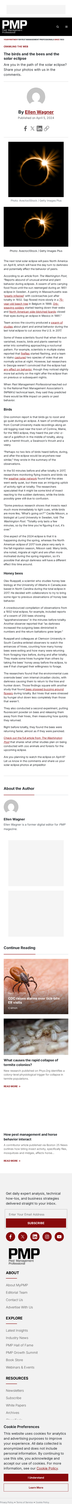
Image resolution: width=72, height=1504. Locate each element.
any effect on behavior (18, 369)
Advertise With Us (19, 1307)
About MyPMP (17, 1285)
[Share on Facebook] (25, 128)
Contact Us (14, 1300)
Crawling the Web (16, 46)
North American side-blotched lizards (32, 311)
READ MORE (11, 1086)
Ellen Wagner (39, 112)
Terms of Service (24, 1502)
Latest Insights (17, 1330)
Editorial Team (17, 1292)
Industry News (17, 1338)
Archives (12, 1413)
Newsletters (15, 1390)
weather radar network (22, 478)
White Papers (16, 1405)
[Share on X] (32, 128)
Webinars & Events (20, 1367)
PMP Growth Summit (22, 1352)
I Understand (36, 1477)
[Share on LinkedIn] (39, 128)
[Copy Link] (46, 128)
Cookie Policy (47, 1468)
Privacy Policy (6, 1502)
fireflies (25, 353)
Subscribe (36, 1223)
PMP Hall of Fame (19, 1345)
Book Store (14, 1360)
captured (20, 357)
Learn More (36, 1487)
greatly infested (14, 295)
